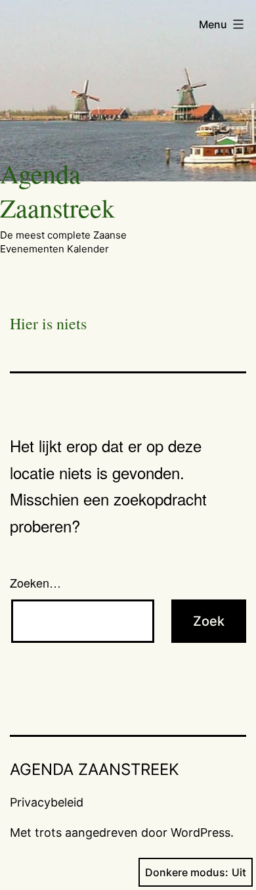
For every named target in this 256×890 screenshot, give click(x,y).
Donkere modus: (186, 872)
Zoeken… (35, 582)
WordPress (200, 832)
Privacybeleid (46, 802)
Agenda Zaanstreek (57, 190)
